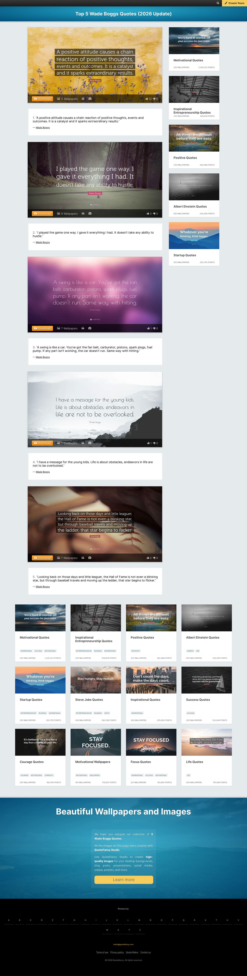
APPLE (107, 713)
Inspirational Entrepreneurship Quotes (192, 110)
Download (44, 98)
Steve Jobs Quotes (89, 699)
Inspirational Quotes (145, 699)
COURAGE (24, 775)
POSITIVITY (136, 651)
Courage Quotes (32, 762)
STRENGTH (49, 775)
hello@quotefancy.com (123, 944)
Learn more (124, 879)
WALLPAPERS (95, 775)
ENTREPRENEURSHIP (84, 651)
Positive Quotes (185, 157)
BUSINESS (98, 651)
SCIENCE (190, 651)
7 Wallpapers (69, 328)
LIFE (197, 651)
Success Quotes (198, 699)
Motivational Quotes (188, 60)
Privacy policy (117, 952)
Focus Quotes (141, 762)
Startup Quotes (185, 255)
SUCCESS (38, 651)
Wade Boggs (43, 127)
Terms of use (102, 952)
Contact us (145, 952)
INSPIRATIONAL (26, 651)
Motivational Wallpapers (92, 762)
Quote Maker (132, 952)
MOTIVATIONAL (50, 651)
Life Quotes (194, 762)
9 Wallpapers (69, 213)
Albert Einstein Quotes (190, 206)
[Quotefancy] (13, 3)
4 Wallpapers (69, 98)
